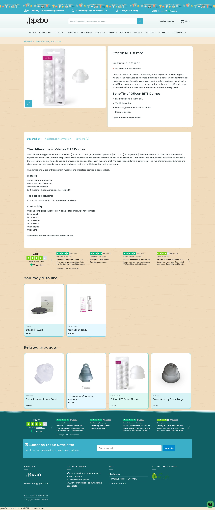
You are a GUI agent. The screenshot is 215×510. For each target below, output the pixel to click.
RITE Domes (56, 41)
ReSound (85, 32)
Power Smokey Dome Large (168, 399)
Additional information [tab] (58, 138)
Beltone (149, 32)
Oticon (59, 32)
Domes (46, 41)
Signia (111, 32)
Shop (31, 32)
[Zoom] (28, 103)
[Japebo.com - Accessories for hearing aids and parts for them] (37, 21)
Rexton (99, 32)
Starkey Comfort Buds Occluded (80, 398)
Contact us (114, 474)
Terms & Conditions (39, 496)
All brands (179, 32)
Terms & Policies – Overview (123, 478)
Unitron (124, 32)
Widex (137, 32)
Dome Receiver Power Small (41, 399)
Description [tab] (33, 138)
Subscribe (169, 448)
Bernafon (44, 32)
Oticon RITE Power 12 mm (124, 399)
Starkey (163, 32)
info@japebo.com (40, 483)
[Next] (191, 382)
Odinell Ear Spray (77, 329)
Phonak (72, 32)
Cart (26, 496)
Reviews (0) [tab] (82, 138)
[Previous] (24, 382)
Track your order (117, 483)
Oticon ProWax (34, 329)
